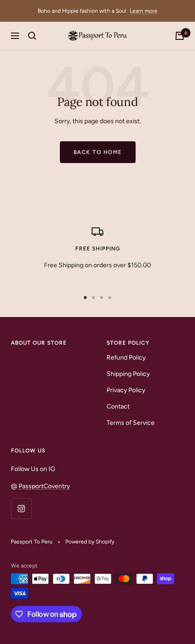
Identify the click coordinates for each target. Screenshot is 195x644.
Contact (118, 406)
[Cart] (179, 36)
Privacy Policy (126, 390)
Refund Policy (126, 357)
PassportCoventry (44, 486)
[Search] (32, 36)
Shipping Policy (128, 374)
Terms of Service (131, 423)
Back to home (97, 152)
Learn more (143, 11)
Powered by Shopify (89, 541)
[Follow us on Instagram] (21, 508)
